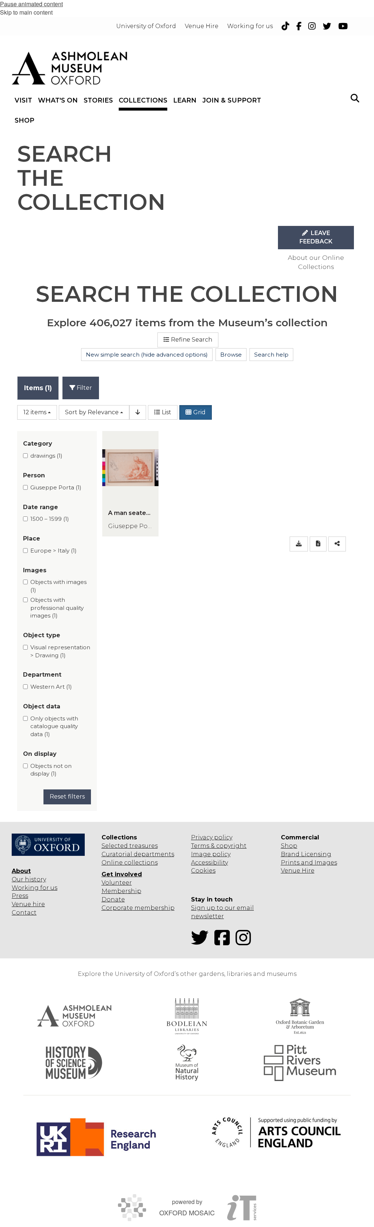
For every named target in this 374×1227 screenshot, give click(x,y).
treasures (143, 845)
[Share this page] (337, 543)
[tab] (38, 387)
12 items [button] (34, 412)
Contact (24, 912)
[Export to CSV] (299, 543)
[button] (355, 97)
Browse (231, 354)
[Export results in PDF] (318, 543)
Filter (83, 387)
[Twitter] (202, 942)
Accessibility (209, 862)
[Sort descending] (137, 412)
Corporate (117, 907)
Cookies (203, 870)
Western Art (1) (51, 686)
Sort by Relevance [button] (92, 412)
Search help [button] (271, 354)
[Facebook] (224, 942)
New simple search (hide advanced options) (147, 354)
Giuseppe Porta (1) (55, 487)
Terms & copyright (219, 845)
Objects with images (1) (58, 585)
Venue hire (28, 904)
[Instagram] (245, 942)
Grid (199, 412)
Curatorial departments (138, 854)
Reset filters (67, 796)
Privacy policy (211, 837)
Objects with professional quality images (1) (57, 607)
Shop (289, 845)
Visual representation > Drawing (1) (60, 651)
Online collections (130, 862)
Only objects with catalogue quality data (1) (54, 726)
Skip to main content (26, 12)
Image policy (210, 854)
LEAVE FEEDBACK (315, 237)
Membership (121, 891)
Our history (29, 879)
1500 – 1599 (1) (49, 518)
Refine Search (191, 339)
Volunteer (117, 882)
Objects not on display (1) (51, 769)
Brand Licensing (306, 854)
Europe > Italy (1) (53, 550)
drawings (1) (46, 455)
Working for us (34, 887)
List (166, 412)
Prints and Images (309, 862)
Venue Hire (297, 870)
